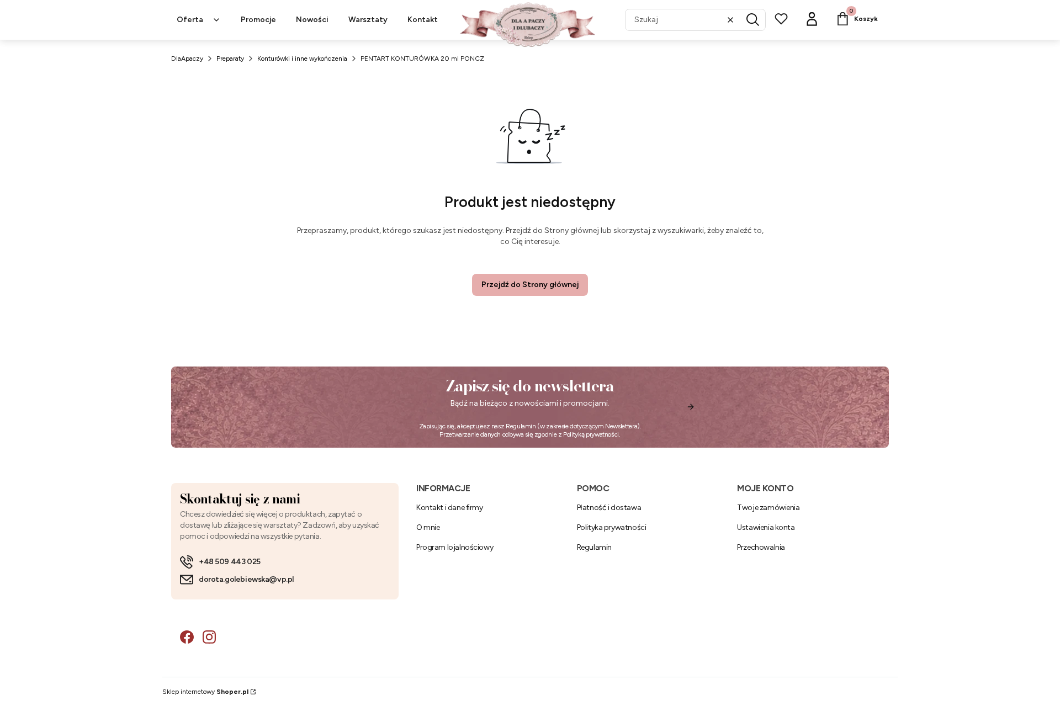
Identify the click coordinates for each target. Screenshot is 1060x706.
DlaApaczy (187, 58)
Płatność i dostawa (609, 507)
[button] (753, 20)
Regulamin (521, 426)
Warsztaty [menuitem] (368, 19)
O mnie (427, 527)
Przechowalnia (761, 547)
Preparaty (230, 58)
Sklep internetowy (205, 692)
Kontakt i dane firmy (449, 507)
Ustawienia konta (765, 527)
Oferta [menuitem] (190, 19)
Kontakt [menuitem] (422, 19)
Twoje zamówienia (768, 507)
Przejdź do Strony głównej (530, 284)
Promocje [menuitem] (258, 19)
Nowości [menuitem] (312, 19)
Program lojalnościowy (454, 547)
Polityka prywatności (611, 527)
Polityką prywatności (591, 434)
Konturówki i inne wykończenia (302, 58)
